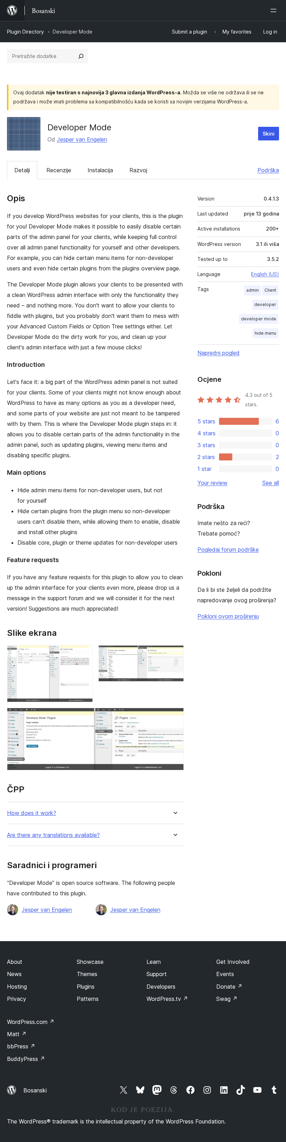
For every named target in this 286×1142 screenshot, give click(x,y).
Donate (229, 986)
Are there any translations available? (53, 835)
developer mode (258, 318)
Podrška (268, 170)
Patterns (88, 998)
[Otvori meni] (275, 10)
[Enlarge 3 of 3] (174, 717)
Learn (153, 961)
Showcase (90, 961)
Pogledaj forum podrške (228, 549)
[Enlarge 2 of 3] (174, 654)
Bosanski (35, 1090)
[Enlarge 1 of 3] (83, 654)
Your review (212, 482)
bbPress (21, 1046)
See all (270, 482)
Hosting (17, 986)
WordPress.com (30, 1021)
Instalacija (100, 170)
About (14, 961)
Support (156, 973)
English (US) (265, 274)
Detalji (22, 170)
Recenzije (58, 170)
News (14, 973)
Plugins (86, 986)
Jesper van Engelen (82, 139)
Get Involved (233, 961)
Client (270, 290)
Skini (268, 134)
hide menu (265, 333)
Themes (87, 973)
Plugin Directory (25, 32)
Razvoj (138, 170)
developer (265, 304)
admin (252, 290)
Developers (160, 986)
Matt (17, 1034)
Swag (227, 998)
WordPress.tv (167, 998)
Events (225, 973)
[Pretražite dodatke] (81, 56)
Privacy (16, 998)
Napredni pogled (218, 352)
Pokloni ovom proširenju (228, 616)
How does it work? (31, 813)
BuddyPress (26, 1058)
